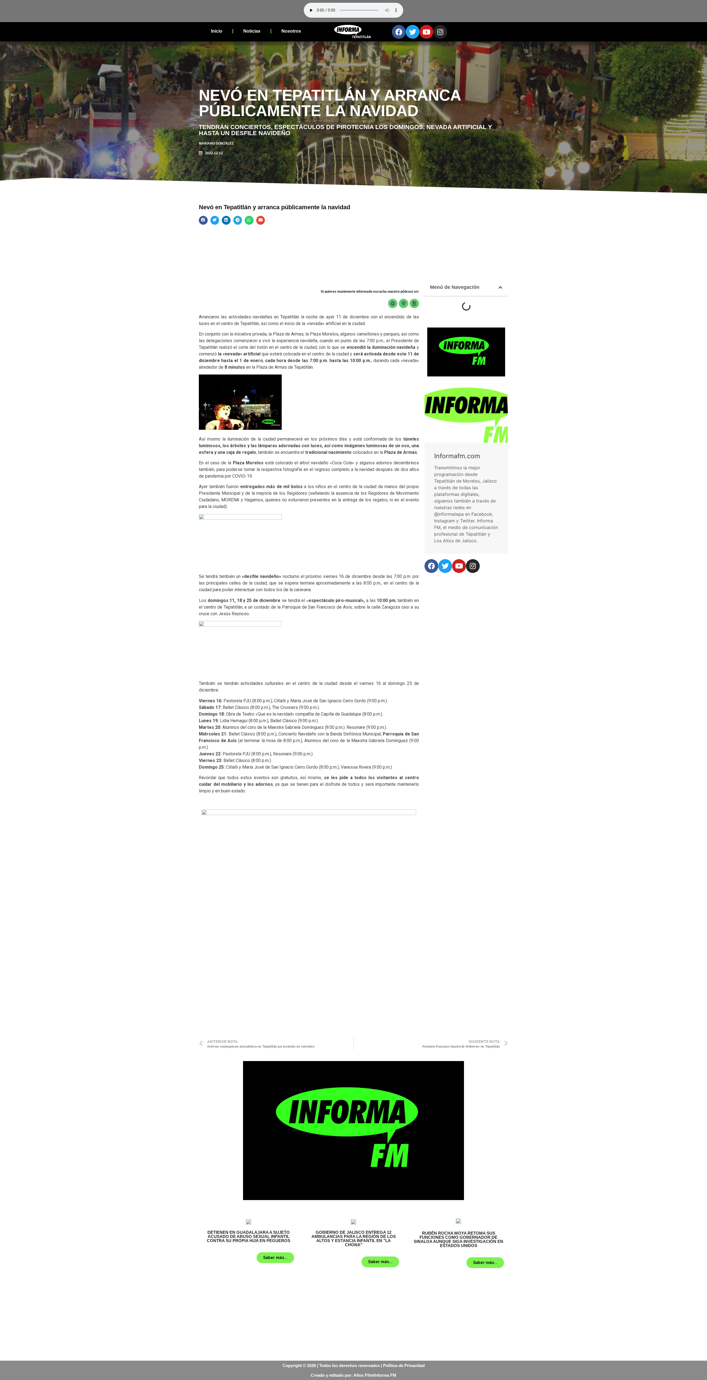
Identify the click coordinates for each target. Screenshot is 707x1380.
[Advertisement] (309, 993)
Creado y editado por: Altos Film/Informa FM (353, 1375)
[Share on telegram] (237, 220)
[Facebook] (399, 32)
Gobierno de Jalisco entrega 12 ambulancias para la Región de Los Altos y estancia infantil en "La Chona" (354, 1238)
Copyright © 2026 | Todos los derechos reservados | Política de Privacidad (354, 1365)
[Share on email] (260, 220)
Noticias (251, 31)
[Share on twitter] (214, 220)
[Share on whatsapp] (249, 220)
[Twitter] (413, 32)
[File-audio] (414, 303)
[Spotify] (392, 303)
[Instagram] (440, 32)
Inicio (216, 31)
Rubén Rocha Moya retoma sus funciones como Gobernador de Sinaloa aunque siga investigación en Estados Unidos (458, 1239)
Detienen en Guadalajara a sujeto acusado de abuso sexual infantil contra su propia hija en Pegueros (248, 1236)
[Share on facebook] (203, 220)
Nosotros (291, 31)
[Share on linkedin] (226, 220)
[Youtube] (426, 32)
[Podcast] (403, 303)
